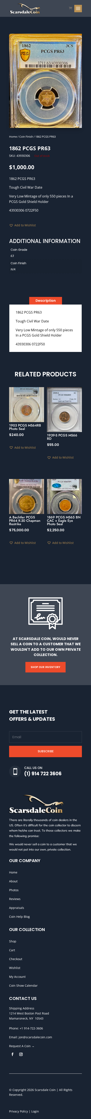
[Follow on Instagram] (21, 1054)
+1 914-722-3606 (31, 1028)
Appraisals (16, 908)
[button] (22, 225)
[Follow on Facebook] (12, 1054)
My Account (17, 977)
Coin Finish (26, 136)
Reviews (15, 899)
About (13, 881)
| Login (33, 1111)
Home (13, 136)
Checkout (15, 959)
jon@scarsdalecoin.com (35, 1037)
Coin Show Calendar (23, 985)
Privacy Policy (18, 1111)
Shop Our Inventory (45, 667)
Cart (12, 950)
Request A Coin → (21, 1046)
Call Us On (33, 768)
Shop (12, 941)
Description (46, 300)
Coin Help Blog (19, 917)
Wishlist (14, 968)
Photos (14, 890)
